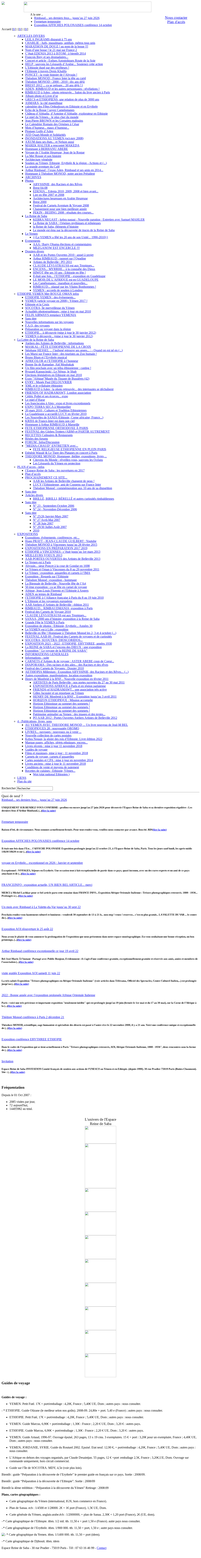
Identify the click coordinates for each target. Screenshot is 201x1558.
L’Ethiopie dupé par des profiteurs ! (47, 67)
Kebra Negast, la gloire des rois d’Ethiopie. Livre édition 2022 (63, 739)
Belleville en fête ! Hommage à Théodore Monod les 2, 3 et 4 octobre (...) (70, 633)
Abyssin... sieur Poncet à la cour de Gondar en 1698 (57, 565)
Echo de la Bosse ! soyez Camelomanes (49, 110)
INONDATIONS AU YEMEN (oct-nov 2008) (54, 138)
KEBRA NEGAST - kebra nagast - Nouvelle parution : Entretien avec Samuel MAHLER (89, 219)
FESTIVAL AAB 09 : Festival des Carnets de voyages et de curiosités (68, 636)
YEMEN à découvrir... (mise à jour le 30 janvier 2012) (59, 336)
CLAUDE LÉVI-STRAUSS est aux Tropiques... (63, 265)
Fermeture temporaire (47, 21)
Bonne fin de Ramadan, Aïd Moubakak (49, 364)
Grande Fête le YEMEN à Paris (44, 622)
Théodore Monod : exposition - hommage (51, 580)
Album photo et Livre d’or (41, 96)
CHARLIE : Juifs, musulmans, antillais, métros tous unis (60, 43)
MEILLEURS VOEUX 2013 (43, 555)
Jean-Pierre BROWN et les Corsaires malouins (54, 120)
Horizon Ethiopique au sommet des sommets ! (61, 703)
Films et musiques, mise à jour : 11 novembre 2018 (56, 753)
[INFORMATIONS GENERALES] (100, 1352)
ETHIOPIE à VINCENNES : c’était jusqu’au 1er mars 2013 (62, 551)
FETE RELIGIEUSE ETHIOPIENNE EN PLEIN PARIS (69, 449)
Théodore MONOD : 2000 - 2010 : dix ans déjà (55, 81)
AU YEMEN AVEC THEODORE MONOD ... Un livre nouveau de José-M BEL (76, 724)
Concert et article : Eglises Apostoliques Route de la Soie (60, 60)
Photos (29, 180)
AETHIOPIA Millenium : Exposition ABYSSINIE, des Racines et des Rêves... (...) (77, 671)
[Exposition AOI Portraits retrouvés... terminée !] (100, 1142)
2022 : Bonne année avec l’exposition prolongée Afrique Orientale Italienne (48, 995)
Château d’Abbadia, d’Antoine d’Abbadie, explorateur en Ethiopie (66, 113)
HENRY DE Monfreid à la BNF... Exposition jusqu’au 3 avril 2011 (75, 696)
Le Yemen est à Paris (38, 562)
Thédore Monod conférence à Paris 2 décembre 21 (33, 1017)
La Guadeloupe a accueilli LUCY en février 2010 (56, 414)
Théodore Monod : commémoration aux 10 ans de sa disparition (72, 488)
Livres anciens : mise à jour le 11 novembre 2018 (55, 763)
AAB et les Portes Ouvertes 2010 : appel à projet (63, 255)
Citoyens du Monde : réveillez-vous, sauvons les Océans (68, 459)
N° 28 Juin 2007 (43, 523)
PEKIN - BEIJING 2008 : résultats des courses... (63, 212)
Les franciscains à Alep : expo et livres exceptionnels (57, 403)
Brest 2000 (40, 202)
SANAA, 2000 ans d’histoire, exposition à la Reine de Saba (62, 618)
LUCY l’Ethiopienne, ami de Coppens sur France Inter (67, 484)
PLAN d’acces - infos (30, 467)
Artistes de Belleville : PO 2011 (52, 262)
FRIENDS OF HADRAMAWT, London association (58, 392)
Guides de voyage (36, 749)
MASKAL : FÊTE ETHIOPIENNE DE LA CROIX (58, 346)
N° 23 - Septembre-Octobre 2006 (53, 505)
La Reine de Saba (36, 216)
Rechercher (9, 788)
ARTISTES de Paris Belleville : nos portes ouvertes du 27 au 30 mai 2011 (79, 682)
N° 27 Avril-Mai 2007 (46, 520)
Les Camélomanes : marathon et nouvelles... (60, 283)
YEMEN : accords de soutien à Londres (58, 290)
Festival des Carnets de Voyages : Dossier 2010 (54, 668)
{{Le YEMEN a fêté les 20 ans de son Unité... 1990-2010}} (70, 237)
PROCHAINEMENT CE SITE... (46, 477)
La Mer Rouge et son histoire (43, 156)
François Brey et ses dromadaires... (46, 57)
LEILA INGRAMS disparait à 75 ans (48, 39)
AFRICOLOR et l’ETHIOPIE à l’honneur (51, 361)
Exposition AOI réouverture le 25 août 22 (27, 929)
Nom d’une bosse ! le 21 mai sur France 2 (51, 50)
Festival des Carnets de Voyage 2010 (48, 611)
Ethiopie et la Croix (37, 304)
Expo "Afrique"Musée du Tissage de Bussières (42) (57, 378)
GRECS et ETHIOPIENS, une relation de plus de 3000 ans (62, 99)
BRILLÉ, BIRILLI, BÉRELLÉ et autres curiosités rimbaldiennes (73, 498)
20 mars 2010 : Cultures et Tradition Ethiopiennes (56, 410)
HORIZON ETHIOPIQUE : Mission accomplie (63, 700)
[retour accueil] (3, 3)
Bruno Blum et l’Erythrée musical (46, 357)
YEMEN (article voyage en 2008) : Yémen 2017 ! (56, 300)
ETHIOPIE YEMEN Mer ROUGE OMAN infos (48, 293)
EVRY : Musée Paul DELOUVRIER (48, 382)
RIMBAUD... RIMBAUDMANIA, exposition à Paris (59, 608)
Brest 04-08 (40, 187)
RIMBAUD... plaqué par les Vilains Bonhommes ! (64, 286)
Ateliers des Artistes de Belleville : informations (54, 343)
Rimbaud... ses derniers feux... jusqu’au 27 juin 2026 (67, 18)
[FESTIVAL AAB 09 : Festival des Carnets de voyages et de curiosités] (100, 1258)
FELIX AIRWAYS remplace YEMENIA (50, 315)
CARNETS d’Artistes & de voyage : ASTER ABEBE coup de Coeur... (69, 661)
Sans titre (31, 318)
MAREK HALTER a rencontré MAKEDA (52, 145)
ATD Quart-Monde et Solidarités (45, 134)
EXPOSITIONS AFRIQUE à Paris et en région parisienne (69, 686)
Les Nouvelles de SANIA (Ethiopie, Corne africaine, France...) (64, 417)
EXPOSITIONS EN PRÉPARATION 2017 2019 (56, 548)
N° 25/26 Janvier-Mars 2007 (50, 516)
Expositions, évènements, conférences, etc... (52, 537)
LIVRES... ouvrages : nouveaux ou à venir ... (53, 732)
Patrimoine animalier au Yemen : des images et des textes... (69, 714)
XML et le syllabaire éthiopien (44, 385)
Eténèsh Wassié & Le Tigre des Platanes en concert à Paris (61, 452)
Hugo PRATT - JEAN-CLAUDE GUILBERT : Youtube (60, 541)
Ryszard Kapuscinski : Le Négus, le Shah (51, 371)
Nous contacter (176, 18)
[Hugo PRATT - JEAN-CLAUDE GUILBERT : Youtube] (100, 1187)
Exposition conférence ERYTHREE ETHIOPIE (32, 1039)
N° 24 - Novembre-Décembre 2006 (55, 509)
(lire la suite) (49, 810)
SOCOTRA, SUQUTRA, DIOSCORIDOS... (54, 640)
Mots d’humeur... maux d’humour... (47, 127)
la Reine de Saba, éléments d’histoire (56, 226)
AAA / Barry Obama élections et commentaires (62, 244)
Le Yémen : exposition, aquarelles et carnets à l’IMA (57, 573)
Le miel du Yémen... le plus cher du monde (52, 117)
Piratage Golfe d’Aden (39, 131)
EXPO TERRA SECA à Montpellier (48, 406)
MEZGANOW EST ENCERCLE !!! (56, 247)
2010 (36, 530)
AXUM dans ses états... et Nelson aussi (49, 141)
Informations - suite (37, 657)
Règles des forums (36, 438)
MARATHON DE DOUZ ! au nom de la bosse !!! (56, 46)
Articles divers (34, 495)
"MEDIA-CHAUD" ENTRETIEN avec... (51, 445)
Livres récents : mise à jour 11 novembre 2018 (53, 746)
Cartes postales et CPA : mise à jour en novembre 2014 (59, 760)
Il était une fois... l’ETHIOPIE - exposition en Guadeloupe (69, 276)
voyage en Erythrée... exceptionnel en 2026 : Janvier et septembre (42, 862)
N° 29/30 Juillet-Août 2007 (50, 527)
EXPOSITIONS (27, 534)
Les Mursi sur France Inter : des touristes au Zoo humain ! (61, 353)
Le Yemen (31, 233)
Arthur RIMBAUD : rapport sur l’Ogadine (59, 258)
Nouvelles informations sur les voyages (49, 322)
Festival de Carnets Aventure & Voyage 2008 (61, 205)
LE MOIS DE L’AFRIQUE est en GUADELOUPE (66, 279)
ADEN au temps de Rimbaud (43, 594)
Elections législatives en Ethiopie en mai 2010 (53, 375)
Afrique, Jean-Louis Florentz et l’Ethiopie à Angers (57, 590)
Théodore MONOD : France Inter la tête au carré (55, 78)
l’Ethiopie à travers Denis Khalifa (46, 71)
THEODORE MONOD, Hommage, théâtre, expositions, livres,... (66, 456)
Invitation (7, 1061)
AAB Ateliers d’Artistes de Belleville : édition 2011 (57, 604)
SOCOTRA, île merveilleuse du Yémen (50, 308)
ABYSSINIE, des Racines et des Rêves (57, 184)
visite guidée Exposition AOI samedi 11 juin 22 (31, 973)
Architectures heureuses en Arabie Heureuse (60, 198)
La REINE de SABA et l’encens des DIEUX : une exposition (63, 647)
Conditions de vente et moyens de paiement (52, 767)
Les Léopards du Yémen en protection (56, 463)
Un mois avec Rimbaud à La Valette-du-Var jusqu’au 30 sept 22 (41, 907)
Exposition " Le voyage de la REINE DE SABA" (56, 650)
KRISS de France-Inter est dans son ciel (50, 421)
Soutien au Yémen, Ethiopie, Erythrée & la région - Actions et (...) (66, 163)
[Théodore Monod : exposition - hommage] (100, 1376)
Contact (101, 1548)
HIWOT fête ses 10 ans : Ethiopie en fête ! (59, 272)
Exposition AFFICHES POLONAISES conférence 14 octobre (73, 25)
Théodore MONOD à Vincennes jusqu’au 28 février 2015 (61, 544)
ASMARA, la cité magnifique (43, 103)
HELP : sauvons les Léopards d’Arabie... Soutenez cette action (64, 64)
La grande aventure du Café (42, 166)
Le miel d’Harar (35, 399)
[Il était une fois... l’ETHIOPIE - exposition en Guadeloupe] (100, 1329)
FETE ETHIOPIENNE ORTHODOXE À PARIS (56, 428)
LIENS (21, 777)
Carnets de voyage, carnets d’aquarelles (49, 756)
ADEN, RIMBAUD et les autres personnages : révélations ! (62, 88)
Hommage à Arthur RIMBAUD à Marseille (52, 424)
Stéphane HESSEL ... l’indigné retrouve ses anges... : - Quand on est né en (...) (74, 350)
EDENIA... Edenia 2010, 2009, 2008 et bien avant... (65, 191)
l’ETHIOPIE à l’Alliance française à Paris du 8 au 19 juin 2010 (64, 597)
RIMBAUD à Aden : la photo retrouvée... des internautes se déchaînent (69, 389)
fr (14, 29)
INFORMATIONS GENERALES (47, 654)
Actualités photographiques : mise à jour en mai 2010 (58, 311)
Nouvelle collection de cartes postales (48, 735)
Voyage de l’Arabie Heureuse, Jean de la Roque (55, 152)
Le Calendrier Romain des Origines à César (52, 124)
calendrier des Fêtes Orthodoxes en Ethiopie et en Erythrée (61, 106)
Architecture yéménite (38, 159)
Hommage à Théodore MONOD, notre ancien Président (60, 173)
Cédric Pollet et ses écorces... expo (46, 396)
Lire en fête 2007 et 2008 (48, 194)
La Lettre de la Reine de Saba (35, 339)
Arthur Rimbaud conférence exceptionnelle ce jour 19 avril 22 (40, 951)
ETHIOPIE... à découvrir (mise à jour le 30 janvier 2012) (60, 332)
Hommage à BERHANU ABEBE (46, 149)
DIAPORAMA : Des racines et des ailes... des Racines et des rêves (66, 664)
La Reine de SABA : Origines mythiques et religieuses (67, 223)
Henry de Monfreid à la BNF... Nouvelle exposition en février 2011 (67, 679)
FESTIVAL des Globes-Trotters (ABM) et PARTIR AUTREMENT (67, 431)
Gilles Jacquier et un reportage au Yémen (58, 693)
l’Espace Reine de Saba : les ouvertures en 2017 (55, 470)
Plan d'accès (176, 22)
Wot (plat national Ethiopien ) (51, 774)
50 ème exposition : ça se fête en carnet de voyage (56, 587)
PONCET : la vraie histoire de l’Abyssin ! (51, 74)
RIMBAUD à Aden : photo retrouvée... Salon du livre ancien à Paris (67, 92)
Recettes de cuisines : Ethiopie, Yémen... (50, 770)
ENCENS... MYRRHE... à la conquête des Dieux (64, 269)
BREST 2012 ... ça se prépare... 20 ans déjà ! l (54, 85)
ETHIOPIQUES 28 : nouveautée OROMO (52, 728)
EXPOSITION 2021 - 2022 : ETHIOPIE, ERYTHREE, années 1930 (68, 643)
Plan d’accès (33, 474)
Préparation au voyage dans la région (48, 329)
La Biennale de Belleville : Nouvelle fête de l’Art (55, 583)
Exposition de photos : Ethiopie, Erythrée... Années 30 (58, 626)
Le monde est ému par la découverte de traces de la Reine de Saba (74, 230)
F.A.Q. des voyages (37, 325)
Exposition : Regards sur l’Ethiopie (47, 576)
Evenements (32, 240)
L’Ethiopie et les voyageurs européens (48, 601)
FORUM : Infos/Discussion (42, 442)
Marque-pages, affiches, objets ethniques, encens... (56, 742)
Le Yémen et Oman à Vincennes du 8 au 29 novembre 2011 (62, 569)
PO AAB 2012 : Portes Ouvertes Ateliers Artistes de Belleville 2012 (75, 717)
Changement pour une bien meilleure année (60, 209)
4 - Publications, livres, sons (34, 721)
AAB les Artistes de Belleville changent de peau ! (63, 481)
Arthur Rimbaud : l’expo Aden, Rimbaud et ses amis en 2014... (64, 170)
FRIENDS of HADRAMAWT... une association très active (70, 689)
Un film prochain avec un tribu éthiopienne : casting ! (58, 368)
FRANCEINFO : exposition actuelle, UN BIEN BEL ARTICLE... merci (47, 884)
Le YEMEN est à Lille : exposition (46, 629)
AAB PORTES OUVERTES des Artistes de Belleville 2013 (62, 558)
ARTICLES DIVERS (31, 35)
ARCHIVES (33, 177)
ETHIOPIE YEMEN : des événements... (50, 297)
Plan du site (24, 781)
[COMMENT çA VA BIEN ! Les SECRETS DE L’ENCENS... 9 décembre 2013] (100, 1234)
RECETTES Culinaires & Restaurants (49, 435)
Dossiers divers (34, 251)
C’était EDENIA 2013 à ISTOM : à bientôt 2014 (55, 53)
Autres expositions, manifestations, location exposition (58, 675)
